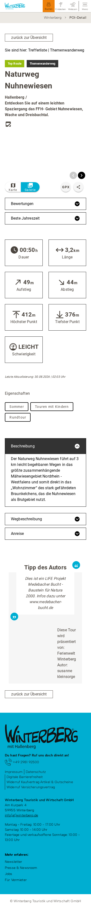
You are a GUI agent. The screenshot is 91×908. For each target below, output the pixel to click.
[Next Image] (81, 175)
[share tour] (78, 187)
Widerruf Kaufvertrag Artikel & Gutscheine (40, 782)
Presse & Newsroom (21, 868)
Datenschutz (36, 772)
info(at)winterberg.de (21, 815)
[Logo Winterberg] (18, 6)
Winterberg (52, 18)
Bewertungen (22, 203)
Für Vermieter (16, 880)
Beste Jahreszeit (25, 218)
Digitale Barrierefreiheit (25, 777)
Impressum (14, 772)
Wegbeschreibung (26, 519)
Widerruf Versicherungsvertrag (31, 787)
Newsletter (13, 862)
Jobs (8, 874)
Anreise (17, 533)
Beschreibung (23, 446)
